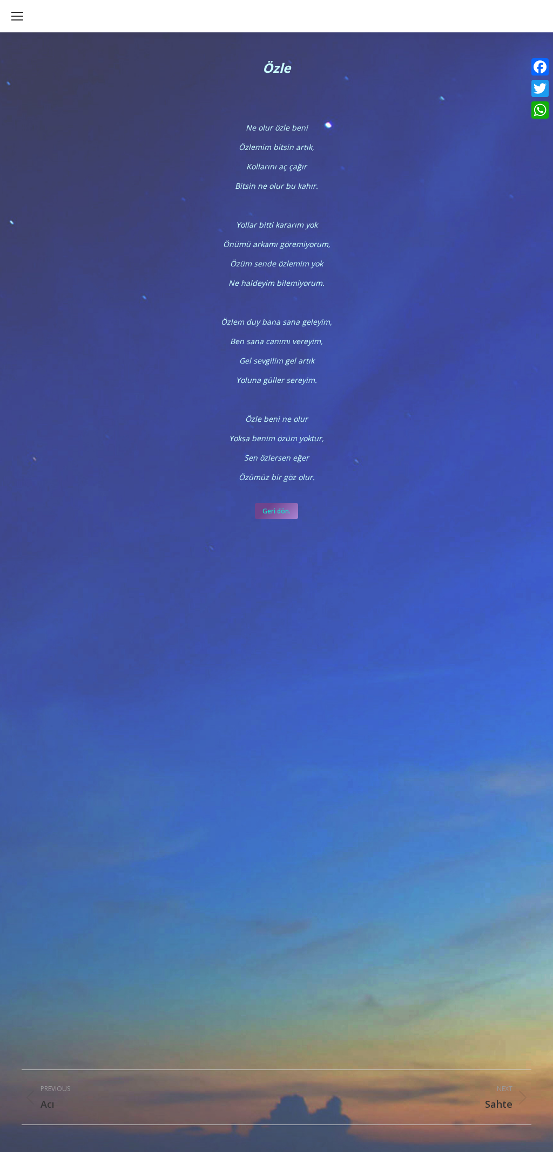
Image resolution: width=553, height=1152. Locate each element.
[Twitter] (540, 88)
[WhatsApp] (540, 110)
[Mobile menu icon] (17, 16)
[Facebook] (540, 67)
